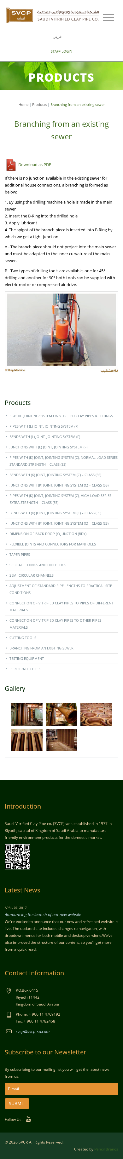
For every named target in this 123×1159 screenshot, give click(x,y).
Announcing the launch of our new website (43, 914)
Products (39, 104)
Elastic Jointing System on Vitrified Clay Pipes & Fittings (61, 415)
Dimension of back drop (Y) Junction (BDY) (47, 533)
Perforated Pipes (25, 668)
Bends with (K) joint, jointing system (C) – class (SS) (55, 474)
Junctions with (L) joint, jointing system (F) (48, 447)
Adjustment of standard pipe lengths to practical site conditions (60, 589)
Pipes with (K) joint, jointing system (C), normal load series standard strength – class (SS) (63, 461)
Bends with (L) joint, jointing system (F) (44, 436)
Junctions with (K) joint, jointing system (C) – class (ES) (58, 523)
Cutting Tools (22, 637)
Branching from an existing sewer (41, 648)
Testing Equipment (26, 658)
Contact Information (34, 973)
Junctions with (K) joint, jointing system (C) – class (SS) (58, 485)
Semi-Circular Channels (31, 575)
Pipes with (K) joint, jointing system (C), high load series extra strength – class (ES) (60, 499)
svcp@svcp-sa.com (33, 1031)
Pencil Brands (106, 1149)
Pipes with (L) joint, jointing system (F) (43, 426)
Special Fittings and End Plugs (37, 564)
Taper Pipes (19, 554)
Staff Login (61, 51)
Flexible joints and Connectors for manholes (52, 544)
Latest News (22, 890)
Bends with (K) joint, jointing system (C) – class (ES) (55, 512)
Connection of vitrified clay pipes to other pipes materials (55, 624)
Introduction (23, 806)
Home (23, 104)
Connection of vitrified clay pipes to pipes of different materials (61, 606)
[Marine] (53, 15)
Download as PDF (34, 164)
